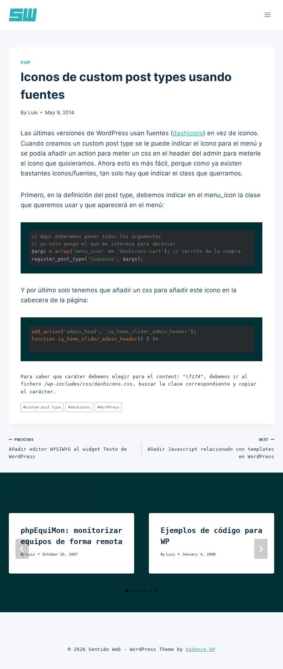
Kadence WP (200, 649)
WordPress (108, 407)
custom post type (42, 407)
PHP (26, 62)
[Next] (261, 549)
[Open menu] (267, 14)
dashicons (188, 133)
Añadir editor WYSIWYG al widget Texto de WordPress (68, 448)
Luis (33, 112)
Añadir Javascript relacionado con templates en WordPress (210, 448)
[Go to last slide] (22, 549)
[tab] (127, 591)
